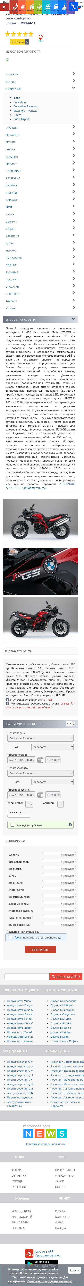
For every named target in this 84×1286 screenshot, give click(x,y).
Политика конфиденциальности (45, 1144)
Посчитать (40, 949)
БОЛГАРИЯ (19, 1187)
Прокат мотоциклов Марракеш (26, 1097)
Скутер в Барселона (63, 1001)
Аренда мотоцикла (40, 486)
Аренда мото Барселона (22, 1014)
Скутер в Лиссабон (63, 1010)
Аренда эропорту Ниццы (22, 1093)
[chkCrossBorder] (70, 825)
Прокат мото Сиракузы (21, 1010)
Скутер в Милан (61, 1019)
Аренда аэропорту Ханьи (23, 1084)
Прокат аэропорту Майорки (24, 1061)
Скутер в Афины (61, 1023)
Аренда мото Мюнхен (21, 1036)
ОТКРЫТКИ (19, 1175)
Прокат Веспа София (64, 1041)
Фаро (16, 98)
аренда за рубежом (29, 825)
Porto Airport (21, 119)
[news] (45, 1130)
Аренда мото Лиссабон (22, 1023)
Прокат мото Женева (20, 1041)
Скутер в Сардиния (63, 1014)
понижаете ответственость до (38, 937)
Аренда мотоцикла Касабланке (19, 1104)
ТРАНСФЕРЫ (20, 1222)
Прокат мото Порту (19, 1027)
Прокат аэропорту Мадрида (25, 1070)
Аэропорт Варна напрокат (67, 1070)
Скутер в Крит (59, 1036)
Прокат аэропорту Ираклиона (26, 1088)
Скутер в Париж (61, 1027)
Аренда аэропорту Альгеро (24, 1075)
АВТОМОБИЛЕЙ (22, 1217)
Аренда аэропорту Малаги (24, 1066)
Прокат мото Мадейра (21, 1032)
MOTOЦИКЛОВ (21, 1211)
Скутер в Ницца (61, 1032)
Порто (17, 115)
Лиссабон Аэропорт (26, 106)
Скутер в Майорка (62, 1005)
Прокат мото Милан (19, 1001)
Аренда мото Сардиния (22, 1005)
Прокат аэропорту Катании (24, 1079)
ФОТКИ (16, 1170)
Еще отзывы (17, 42)
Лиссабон (19, 102)
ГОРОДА (17, 1181)
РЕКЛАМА (18, 1228)
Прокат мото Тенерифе (22, 1019)
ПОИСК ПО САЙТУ (67, 977)
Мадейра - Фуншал (25, 110)
